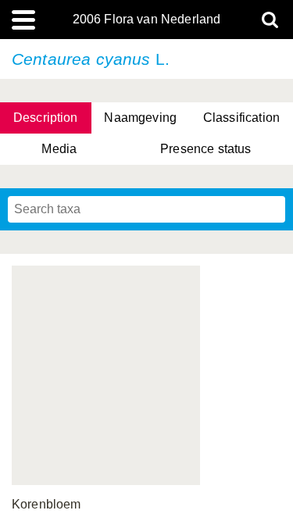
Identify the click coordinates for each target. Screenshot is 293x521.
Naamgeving (140, 117)
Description (45, 117)
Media (59, 148)
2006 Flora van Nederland (147, 19)
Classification (241, 117)
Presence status (205, 148)
